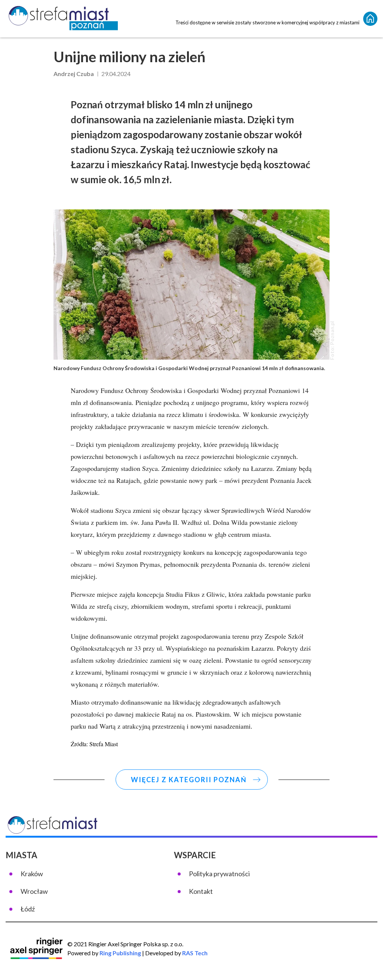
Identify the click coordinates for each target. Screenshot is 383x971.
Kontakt (201, 891)
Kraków (32, 873)
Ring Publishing (120, 952)
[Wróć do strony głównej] (370, 19)
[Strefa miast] (62, 18)
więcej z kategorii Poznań (189, 779)
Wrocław (34, 891)
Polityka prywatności (219, 873)
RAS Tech (195, 952)
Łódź (28, 909)
